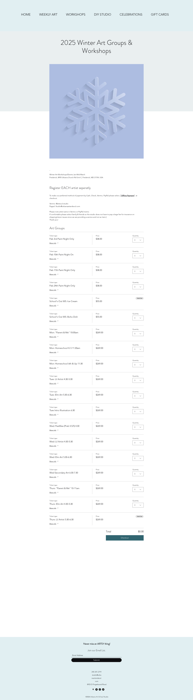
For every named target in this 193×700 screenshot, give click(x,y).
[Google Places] (93, 689)
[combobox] (138, 240)
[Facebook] (96, 689)
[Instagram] (100, 689)
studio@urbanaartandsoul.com (97, 678)
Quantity (135, 236)
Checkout (125, 538)
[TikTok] (103, 689)
